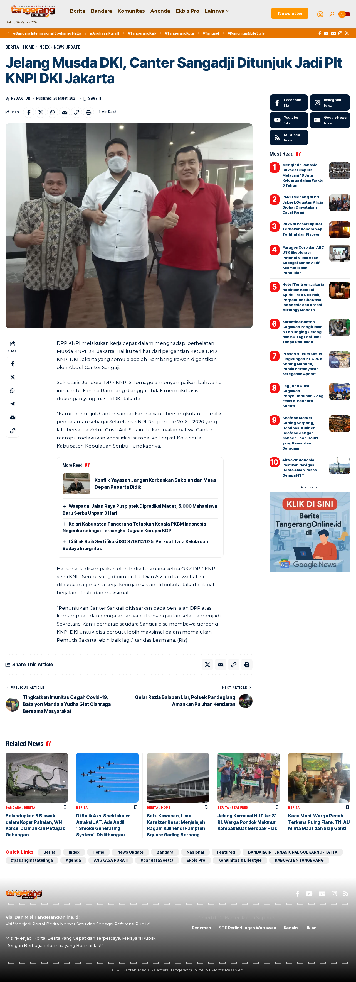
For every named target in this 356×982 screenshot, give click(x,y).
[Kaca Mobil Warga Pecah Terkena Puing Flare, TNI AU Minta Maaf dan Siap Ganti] (319, 778)
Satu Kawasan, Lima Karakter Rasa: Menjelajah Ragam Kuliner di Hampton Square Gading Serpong (176, 825)
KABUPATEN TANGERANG (299, 860)
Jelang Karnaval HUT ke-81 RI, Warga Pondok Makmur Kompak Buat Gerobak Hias (247, 822)
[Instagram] (340, 33)
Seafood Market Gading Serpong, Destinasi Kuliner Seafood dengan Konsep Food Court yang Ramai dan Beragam (300, 433)
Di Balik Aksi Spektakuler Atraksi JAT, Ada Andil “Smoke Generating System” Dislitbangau (103, 825)
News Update (67, 47)
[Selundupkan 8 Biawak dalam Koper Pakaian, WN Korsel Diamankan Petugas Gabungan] (37, 778)
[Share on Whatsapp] (52, 112)
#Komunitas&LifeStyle (246, 33)
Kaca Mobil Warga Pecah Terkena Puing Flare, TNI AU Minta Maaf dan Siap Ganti (319, 822)
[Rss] (346, 33)
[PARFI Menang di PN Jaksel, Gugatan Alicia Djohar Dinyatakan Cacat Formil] (339, 202)
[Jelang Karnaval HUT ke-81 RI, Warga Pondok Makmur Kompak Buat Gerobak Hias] (248, 778)
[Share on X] (40, 112)
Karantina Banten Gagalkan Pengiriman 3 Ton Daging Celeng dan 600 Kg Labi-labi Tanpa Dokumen (302, 331)
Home (28, 47)
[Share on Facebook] (28, 112)
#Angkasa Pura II (104, 33)
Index (44, 47)
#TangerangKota (179, 33)
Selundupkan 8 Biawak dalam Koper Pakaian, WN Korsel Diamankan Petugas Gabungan (35, 825)
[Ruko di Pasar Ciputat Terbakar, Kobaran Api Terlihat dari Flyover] (339, 229)
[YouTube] (326, 33)
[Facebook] (319, 33)
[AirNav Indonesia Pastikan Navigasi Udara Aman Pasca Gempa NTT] (339, 465)
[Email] (64, 112)
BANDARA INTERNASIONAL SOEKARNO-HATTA (292, 852)
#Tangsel (211, 33)
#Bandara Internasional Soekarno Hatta (47, 33)
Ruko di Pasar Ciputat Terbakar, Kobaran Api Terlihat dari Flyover (302, 229)
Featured (240, 807)
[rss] (289, 138)
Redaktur (20, 98)
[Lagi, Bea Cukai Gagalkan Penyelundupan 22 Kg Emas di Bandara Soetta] (339, 391)
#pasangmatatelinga (32, 860)
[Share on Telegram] (12, 404)
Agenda (73, 860)
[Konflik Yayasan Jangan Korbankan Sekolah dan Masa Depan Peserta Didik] (76, 483)
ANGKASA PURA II (111, 860)
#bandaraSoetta (157, 860)
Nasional (195, 852)
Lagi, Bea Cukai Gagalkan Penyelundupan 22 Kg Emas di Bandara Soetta (302, 395)
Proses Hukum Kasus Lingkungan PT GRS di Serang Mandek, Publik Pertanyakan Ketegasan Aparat (302, 363)
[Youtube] (289, 120)
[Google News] (333, 33)
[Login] (320, 14)
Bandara (13, 807)
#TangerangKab (142, 33)
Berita (12, 47)
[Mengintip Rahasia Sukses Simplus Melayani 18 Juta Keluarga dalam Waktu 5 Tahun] (339, 170)
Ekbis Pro (196, 860)
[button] (331, 14)
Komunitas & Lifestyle (240, 860)
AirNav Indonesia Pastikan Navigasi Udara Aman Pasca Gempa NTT (299, 467)
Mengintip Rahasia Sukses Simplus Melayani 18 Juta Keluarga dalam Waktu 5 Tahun (302, 175)
